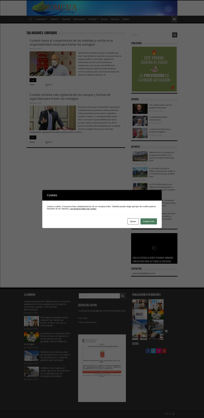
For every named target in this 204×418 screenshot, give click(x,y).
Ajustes (133, 221)
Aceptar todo (148, 221)
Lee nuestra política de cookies (83, 209)
